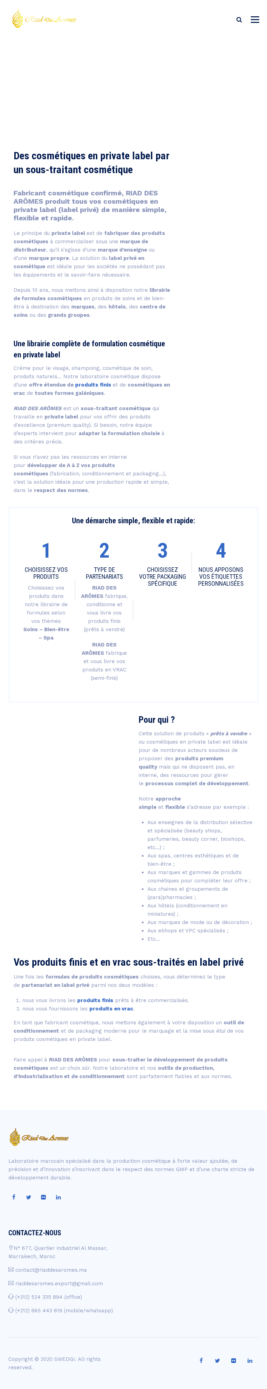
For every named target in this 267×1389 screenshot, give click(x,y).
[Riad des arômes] (44, 18)
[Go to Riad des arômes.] (203, 70)
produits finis (93, 385)
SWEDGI (64, 1359)
